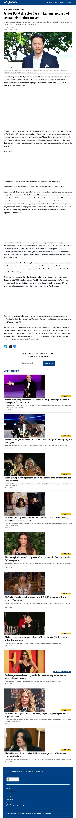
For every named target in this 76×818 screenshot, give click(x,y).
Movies (62, 2)
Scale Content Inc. (38, 771)
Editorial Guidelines (11, 791)
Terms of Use (9, 799)
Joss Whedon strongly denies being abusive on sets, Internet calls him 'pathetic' (32, 181)
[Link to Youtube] (17, 805)
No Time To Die (59, 80)
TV (56, 2)
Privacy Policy (10, 794)
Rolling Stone (19, 192)
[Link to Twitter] (13, 805)
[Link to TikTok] (20, 806)
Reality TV (49, 2)
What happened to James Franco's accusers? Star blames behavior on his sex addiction (34, 187)
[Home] (11, 2)
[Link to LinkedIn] (23, 805)
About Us (8, 788)
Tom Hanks (10, 134)
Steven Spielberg (23, 134)
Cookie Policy (9, 796)
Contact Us (9, 802)
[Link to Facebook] (7, 805)
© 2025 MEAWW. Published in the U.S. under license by (20, 771)
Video (69, 2)
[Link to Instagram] (10, 805)
